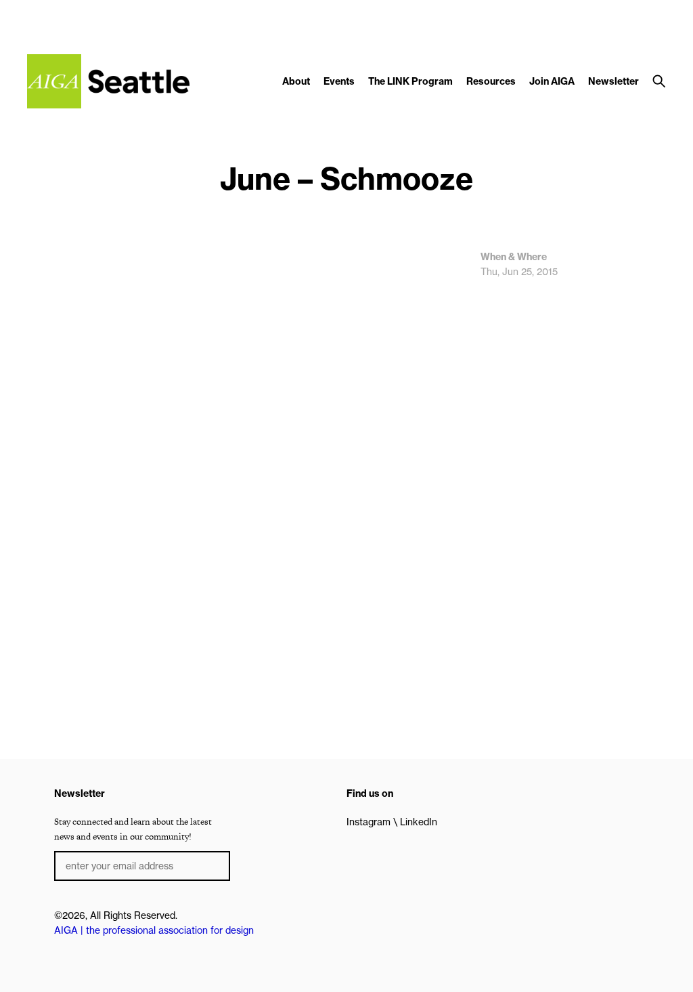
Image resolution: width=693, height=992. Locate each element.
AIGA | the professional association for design (154, 930)
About (296, 81)
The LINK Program (410, 81)
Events (339, 81)
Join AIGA (552, 81)
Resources (491, 81)
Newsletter (613, 81)
